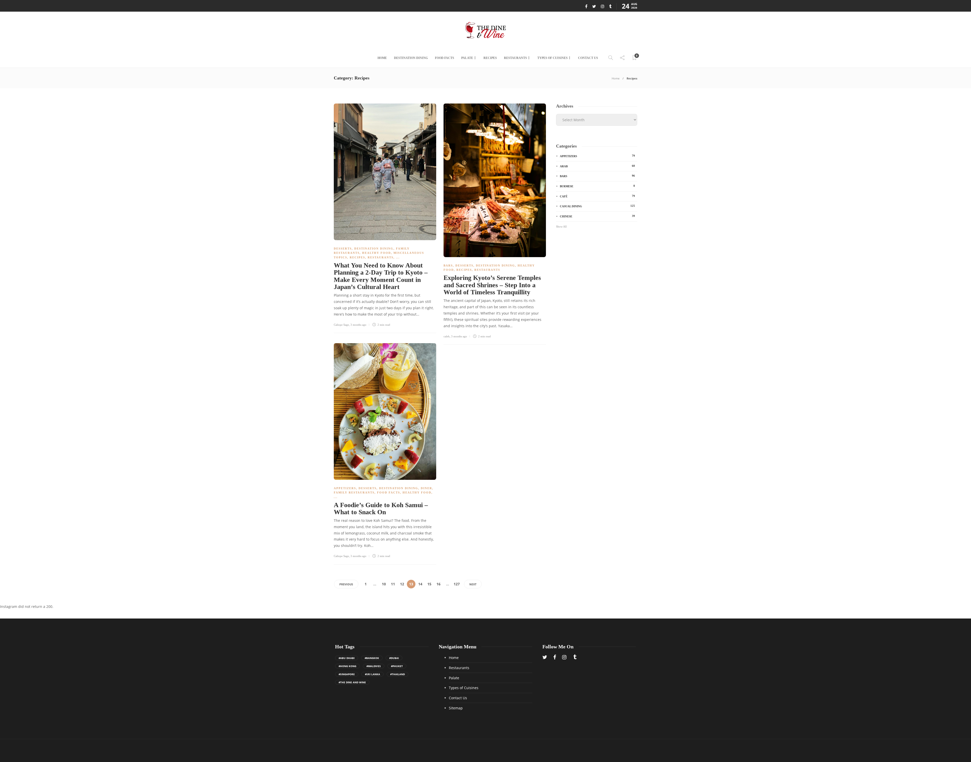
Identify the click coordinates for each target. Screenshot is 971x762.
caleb (447, 336)
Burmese (597, 186)
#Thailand (397, 674)
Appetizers (345, 488)
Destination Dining (411, 58)
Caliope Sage (341, 324)
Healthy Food (376, 252)
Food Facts (444, 58)
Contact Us (588, 58)
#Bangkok (372, 658)
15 (429, 584)
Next (472, 584)
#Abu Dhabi (347, 658)
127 (457, 584)
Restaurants (515, 58)
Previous (346, 584)
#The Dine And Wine (352, 682)
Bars (448, 265)
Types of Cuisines (552, 58)
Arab (597, 166)
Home (382, 58)
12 (402, 584)
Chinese (597, 216)
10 (384, 584)
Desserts (343, 248)
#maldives (373, 666)
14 (420, 584)
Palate (467, 58)
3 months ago (358, 324)
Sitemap (456, 708)
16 (438, 584)
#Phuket (397, 666)
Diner (426, 488)
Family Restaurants (354, 492)
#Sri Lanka (372, 674)
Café (597, 196)
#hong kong (347, 666)
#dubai (394, 658)
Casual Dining (597, 206)
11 (393, 584)
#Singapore (347, 674)
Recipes (490, 58)
